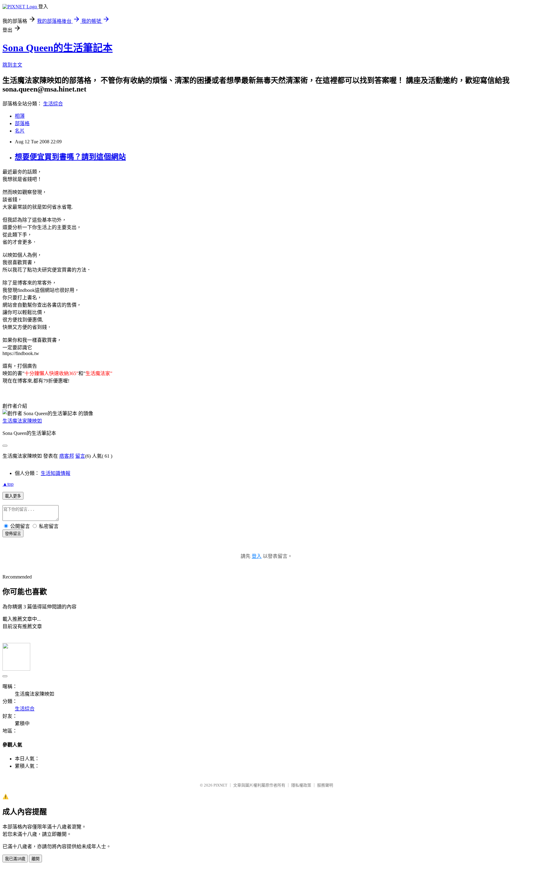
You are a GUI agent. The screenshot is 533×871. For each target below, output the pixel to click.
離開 (35, 859)
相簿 (20, 116)
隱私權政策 (301, 785)
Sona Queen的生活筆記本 (57, 47)
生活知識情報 (55, 473)
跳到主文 (12, 64)
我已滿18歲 (15, 859)
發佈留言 (13, 533)
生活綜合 (53, 103)
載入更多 (13, 496)
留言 (80, 456)
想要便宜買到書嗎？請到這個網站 (70, 157)
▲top (8, 484)
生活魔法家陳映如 (22, 420)
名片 (20, 130)
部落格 (22, 123)
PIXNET (220, 785)
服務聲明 (325, 785)
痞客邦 (66, 456)
